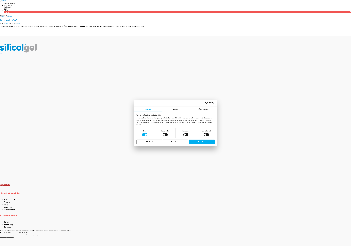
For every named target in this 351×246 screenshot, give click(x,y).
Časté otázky (8, 5)
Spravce (6, 23)
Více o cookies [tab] (203, 109)
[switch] (165, 134)
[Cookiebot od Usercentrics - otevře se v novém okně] (207, 103)
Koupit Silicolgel (5, 185)
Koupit (7, 12)
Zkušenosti (7, 7)
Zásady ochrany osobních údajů (7, 237)
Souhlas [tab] (148, 109)
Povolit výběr (175, 142)
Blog (5, 9)
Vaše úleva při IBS (9, 3)
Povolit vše (201, 142)
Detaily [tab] (175, 109)
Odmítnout (149, 142)
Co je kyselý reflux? (8, 20)
